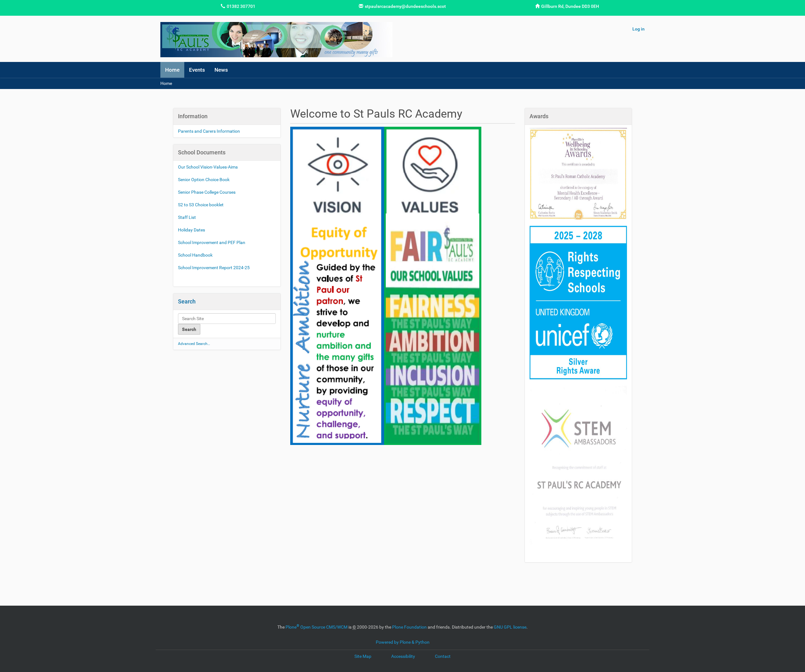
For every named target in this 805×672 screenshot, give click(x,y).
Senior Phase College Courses (207, 192)
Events (197, 70)
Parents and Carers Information (209, 131)
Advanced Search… (194, 344)
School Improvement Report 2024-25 (214, 267)
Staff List (187, 217)
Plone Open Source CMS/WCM (316, 627)
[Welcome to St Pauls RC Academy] (276, 39)
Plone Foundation (409, 627)
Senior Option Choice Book (204, 179)
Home (172, 70)
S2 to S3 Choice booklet (201, 204)
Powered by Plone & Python (403, 642)
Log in (638, 28)
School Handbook (195, 255)
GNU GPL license (510, 627)
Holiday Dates (192, 229)
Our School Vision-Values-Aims (208, 166)
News (221, 70)
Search (187, 301)
